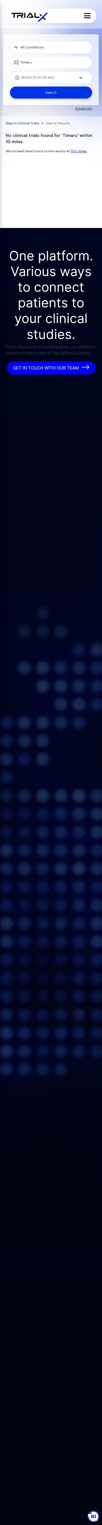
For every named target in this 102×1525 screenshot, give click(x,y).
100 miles (79, 151)
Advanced (83, 108)
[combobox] (51, 77)
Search (51, 92)
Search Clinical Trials (22, 123)
